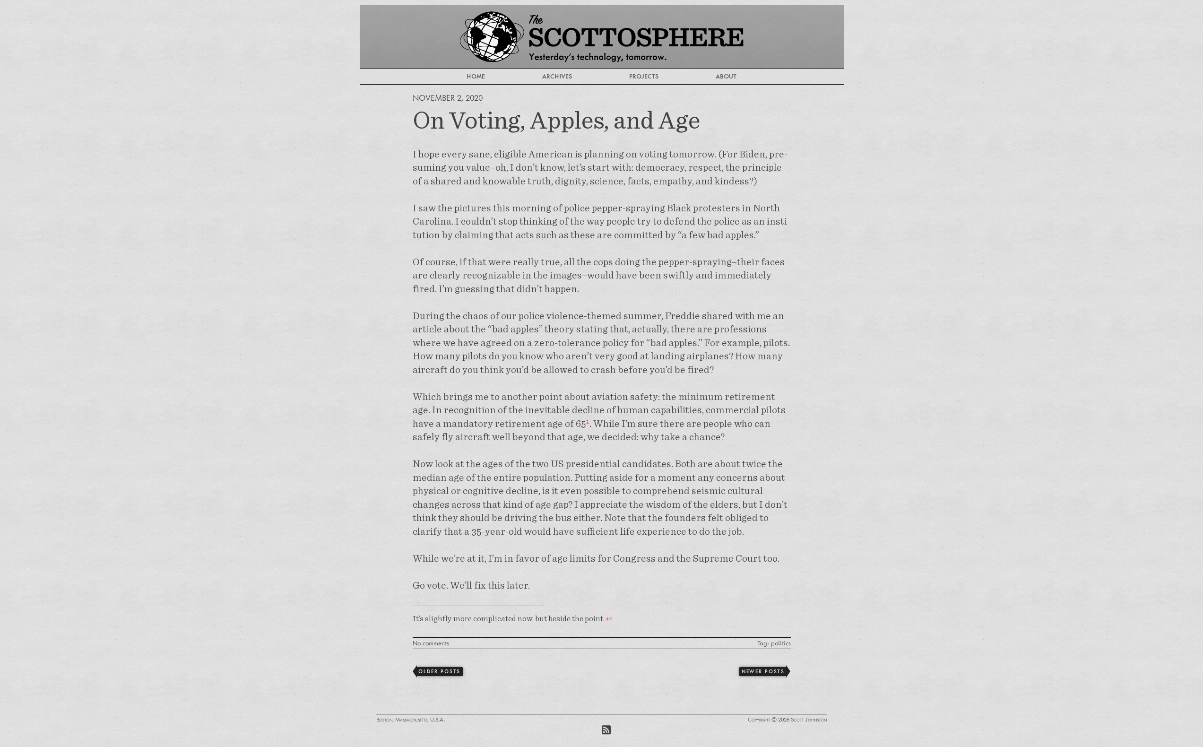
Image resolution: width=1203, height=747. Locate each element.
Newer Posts (763, 671)
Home (476, 76)
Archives (557, 76)
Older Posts (439, 671)
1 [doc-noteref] (587, 421)
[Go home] (602, 36)
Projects (643, 76)
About (726, 76)
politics (781, 643)
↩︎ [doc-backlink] (609, 618)
